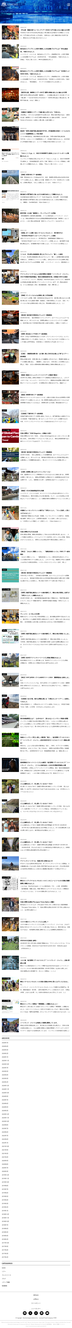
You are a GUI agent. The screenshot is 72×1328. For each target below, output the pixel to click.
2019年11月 (5, 1178)
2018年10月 (5, 1221)
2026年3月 (5, 1050)
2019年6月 (5, 1193)
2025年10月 (5, 1064)
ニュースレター (36, 1308)
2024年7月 (5, 1100)
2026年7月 (5, 1043)
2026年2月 (5, 1053)
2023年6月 (5, 1132)
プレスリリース (6, 1275)
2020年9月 (5, 1160)
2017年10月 (5, 1243)
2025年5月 (5, 1071)
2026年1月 (5, 1057)
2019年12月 (5, 1175)
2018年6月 (5, 1228)
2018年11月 (5, 1218)
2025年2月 (5, 1082)
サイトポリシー (36, 1303)
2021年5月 (5, 1153)
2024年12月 (5, 1085)
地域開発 (4, 1286)
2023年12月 (5, 1114)
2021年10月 (5, 1146)
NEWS (4, 1268)
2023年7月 (5, 1128)
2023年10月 (5, 1121)
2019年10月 (5, 1182)
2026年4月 (5, 1046)
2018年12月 (5, 1214)
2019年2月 (5, 1207)
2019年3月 (5, 1203)
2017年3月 (5, 1253)
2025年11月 (5, 1060)
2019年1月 (5, 1210)
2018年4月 (5, 1236)
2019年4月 (5, 1200)
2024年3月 (5, 1110)
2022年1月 (5, 1143)
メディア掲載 (6, 1282)
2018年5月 (5, 1232)
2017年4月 (5, 1250)
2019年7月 (5, 1189)
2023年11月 (5, 1118)
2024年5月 (5, 1107)
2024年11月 (5, 1089)
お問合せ (36, 1299)
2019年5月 (5, 1196)
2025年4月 (5, 1075)
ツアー (4, 1271)
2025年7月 (5, 1068)
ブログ (4, 1278)
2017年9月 (5, 1246)
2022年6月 (5, 1139)
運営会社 (36, 1295)
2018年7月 (5, 1225)
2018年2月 (5, 1239)
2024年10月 (5, 1093)
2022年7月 (5, 1135)
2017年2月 (5, 1257)
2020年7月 (5, 1168)
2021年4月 (5, 1157)
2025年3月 (5, 1078)
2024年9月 (5, 1096)
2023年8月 (5, 1125)
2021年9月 (5, 1150)
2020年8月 (5, 1164)
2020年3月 (5, 1171)
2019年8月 (5, 1185)
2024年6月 (5, 1103)
